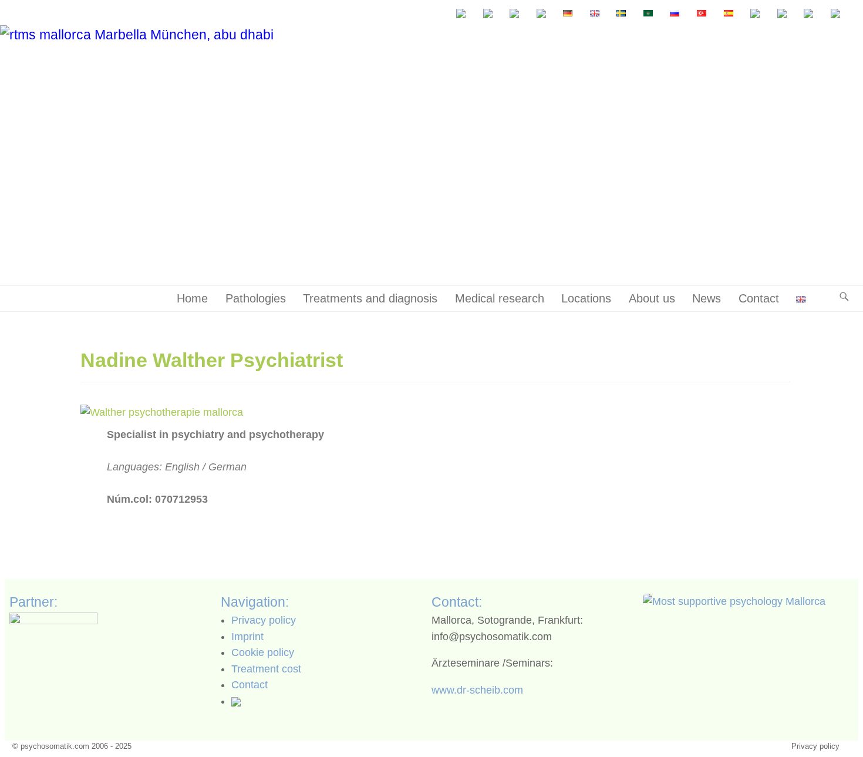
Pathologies (255, 298)
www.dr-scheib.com (477, 690)
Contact (759, 298)
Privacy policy (263, 620)
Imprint (247, 636)
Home (192, 298)
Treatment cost (266, 669)
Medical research (499, 298)
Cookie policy (262, 652)
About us (652, 298)
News (706, 298)
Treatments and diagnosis (370, 298)
